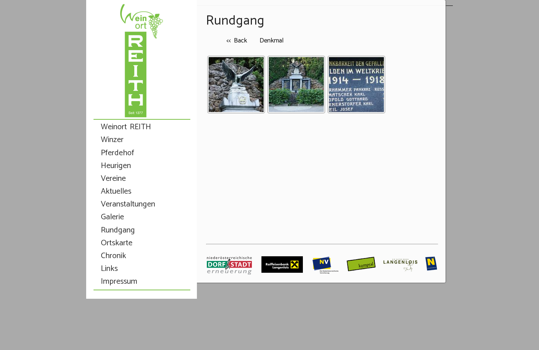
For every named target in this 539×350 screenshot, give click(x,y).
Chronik (113, 256)
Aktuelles (116, 191)
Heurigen (116, 166)
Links (109, 268)
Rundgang (118, 230)
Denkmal (271, 40)
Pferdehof (117, 153)
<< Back (236, 40)
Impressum (119, 281)
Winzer (112, 140)
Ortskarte (116, 243)
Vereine (113, 178)
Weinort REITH (126, 127)
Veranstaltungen (128, 204)
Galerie (112, 217)
